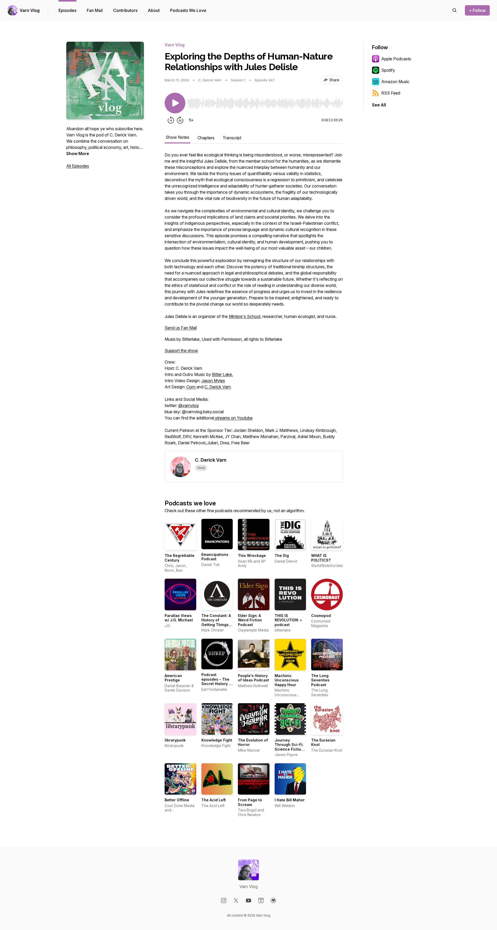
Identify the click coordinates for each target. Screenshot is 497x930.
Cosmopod (321, 615)
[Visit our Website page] (261, 900)
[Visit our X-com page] (236, 900)
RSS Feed (390, 93)
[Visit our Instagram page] (223, 900)
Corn (191, 386)
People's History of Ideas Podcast (253, 677)
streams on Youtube (233, 417)
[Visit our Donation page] (273, 900)
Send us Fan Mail (181, 327)
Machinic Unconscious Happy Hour (287, 680)
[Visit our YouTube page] (248, 900)
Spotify (388, 70)
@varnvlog (188, 405)
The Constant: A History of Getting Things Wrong (216, 622)
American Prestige (173, 677)
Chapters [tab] (206, 137)
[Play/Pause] (175, 103)
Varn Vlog (30, 10)
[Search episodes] (454, 10)
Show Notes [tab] (177, 137)
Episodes (67, 10)
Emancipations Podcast (214, 556)
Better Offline (177, 800)
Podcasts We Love (188, 10)
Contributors (125, 10)
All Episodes (77, 166)
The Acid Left (213, 800)
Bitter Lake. (222, 374)
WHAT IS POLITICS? (321, 557)
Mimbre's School (244, 316)
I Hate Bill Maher (290, 800)
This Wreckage (252, 555)
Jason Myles (213, 380)
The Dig (282, 555)
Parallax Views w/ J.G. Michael (179, 617)
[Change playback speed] (191, 120)
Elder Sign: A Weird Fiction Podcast (250, 620)
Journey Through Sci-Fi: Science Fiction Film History (289, 747)
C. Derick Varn (217, 386)
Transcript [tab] (232, 137)
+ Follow (477, 10)
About (154, 10)
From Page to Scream (250, 802)
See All (379, 104)
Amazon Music (395, 81)
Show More (77, 153)
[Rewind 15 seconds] (170, 120)
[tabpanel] (254, 301)
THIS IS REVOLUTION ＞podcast (289, 620)
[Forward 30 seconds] (180, 120)
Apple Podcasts (396, 58)
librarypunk (175, 740)
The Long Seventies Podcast (320, 680)
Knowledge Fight (216, 740)
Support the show (181, 350)
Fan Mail (95, 10)
